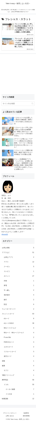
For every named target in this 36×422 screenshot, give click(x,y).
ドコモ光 (20, 394)
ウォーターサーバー (18, 309)
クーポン (19, 266)
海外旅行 (19, 295)
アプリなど (18, 252)
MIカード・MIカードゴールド (19, 332)
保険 (18, 361)
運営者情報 (26, 416)
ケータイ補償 (20, 389)
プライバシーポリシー (10, 413)
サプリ (19, 370)
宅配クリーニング (18, 375)
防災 (19, 304)
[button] (32, 103)
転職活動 (18, 398)
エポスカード (19, 347)
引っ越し (19, 290)
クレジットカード (18, 314)
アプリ (19, 262)
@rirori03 (5, 234)
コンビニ (19, 271)
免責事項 (26, 413)
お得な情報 (18, 248)
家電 (19, 285)
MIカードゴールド (19, 328)
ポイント (19, 276)
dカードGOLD (19, 323)
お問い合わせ (10, 416)
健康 (18, 365)
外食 (19, 281)
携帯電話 (18, 380)
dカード (19, 318)
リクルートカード (19, 351)
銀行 (19, 299)
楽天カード (19, 356)
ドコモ (19, 384)
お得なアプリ (19, 257)
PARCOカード (19, 342)
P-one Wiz (19, 337)
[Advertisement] (18, 74)
